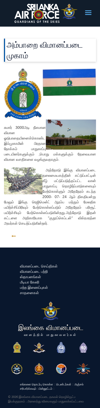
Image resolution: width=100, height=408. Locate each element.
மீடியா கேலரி (29, 282)
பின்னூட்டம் (45, 388)
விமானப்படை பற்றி (34, 271)
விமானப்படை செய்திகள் (39, 266)
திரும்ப (26, 236)
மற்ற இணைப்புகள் (34, 287)
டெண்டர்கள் (63, 384)
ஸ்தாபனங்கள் (30, 277)
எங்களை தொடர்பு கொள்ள (36, 384)
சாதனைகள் (29, 293)
